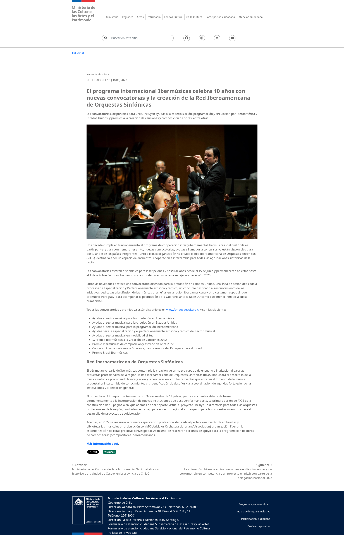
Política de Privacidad (122, 533)
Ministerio (112, 17)
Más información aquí (102, 444)
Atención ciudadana (251, 17)
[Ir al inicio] (83, 11)
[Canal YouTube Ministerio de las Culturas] (232, 38)
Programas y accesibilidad (254, 504)
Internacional (93, 74)
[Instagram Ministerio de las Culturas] (202, 38)
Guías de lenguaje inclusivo (253, 511)
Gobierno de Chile (120, 503)
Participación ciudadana (220, 17)
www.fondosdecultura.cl (182, 310)
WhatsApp (109, 451)
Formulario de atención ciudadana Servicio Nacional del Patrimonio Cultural (159, 528)
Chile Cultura (194, 17)
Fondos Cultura (173, 17)
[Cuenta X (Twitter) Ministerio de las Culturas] (217, 38)
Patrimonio (154, 17)
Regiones (127, 17)
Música (105, 74)
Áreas (140, 17)
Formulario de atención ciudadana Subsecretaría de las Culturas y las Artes (158, 524)
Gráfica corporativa (258, 526)
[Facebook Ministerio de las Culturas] (186, 38)
